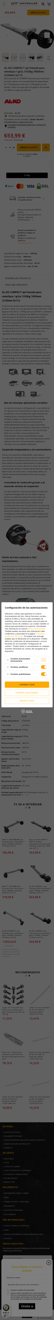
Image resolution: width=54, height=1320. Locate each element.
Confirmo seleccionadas (27, 692)
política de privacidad (36, 629)
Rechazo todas (27, 700)
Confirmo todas (27, 684)
